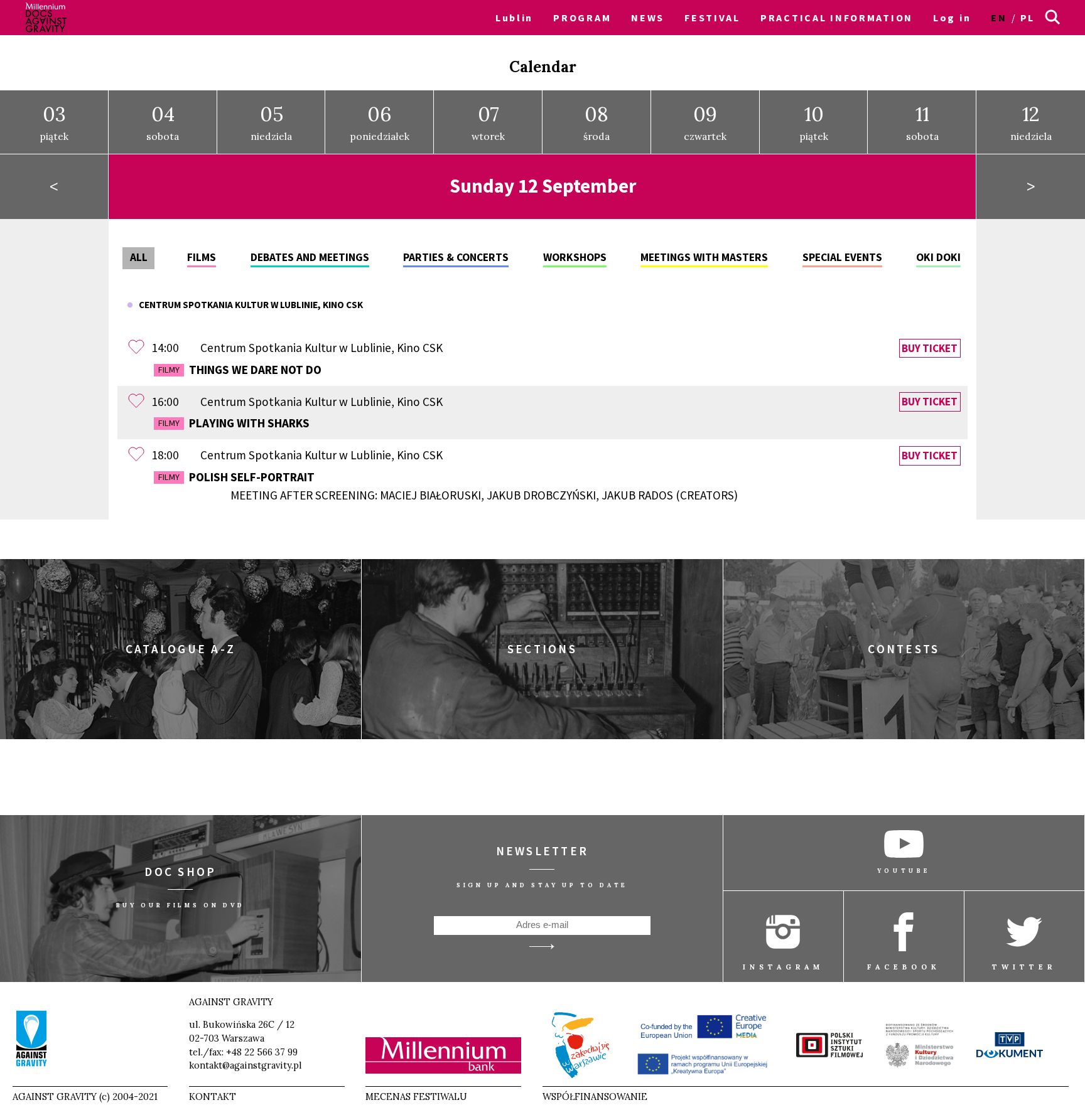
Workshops (575, 257)
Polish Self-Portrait (448, 486)
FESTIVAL (712, 17)
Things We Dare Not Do (239, 369)
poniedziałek (379, 122)
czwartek (705, 122)
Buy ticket (930, 348)
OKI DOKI (938, 257)
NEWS (647, 17)
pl (1027, 17)
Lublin (514, 17)
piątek (54, 122)
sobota (162, 122)
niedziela (271, 122)
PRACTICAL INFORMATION (836, 17)
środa (596, 122)
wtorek (488, 122)
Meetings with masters (704, 257)
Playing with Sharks (234, 422)
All (139, 257)
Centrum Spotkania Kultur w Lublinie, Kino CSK (248, 305)
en (999, 17)
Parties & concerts (456, 257)
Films (201, 257)
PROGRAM (582, 17)
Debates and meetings (310, 257)
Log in (952, 17)
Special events (842, 257)
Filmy (169, 369)
